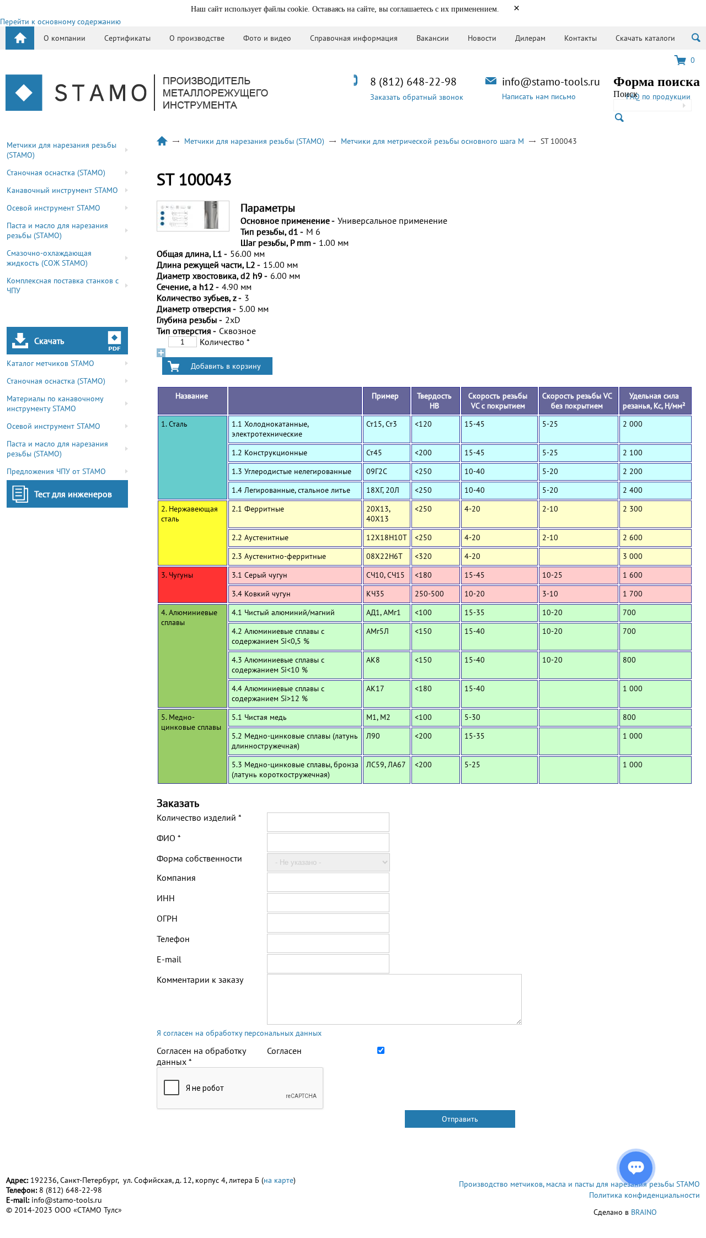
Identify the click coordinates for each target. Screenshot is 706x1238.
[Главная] (137, 93)
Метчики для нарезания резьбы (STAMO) (61, 150)
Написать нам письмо (539, 96)
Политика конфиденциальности (644, 1195)
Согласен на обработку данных (201, 1056)
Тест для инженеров (73, 493)
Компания (176, 877)
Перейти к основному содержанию (60, 21)
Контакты (580, 38)
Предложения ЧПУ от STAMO (56, 471)
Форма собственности (199, 858)
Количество (225, 341)
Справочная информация (354, 38)
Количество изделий (199, 817)
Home (20, 38)
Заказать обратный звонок (416, 97)
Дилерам (530, 38)
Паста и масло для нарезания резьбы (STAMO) (57, 230)
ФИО (169, 837)
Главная (162, 141)
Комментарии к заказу (200, 979)
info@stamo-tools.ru (551, 81)
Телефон (173, 938)
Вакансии (432, 38)
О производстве (196, 38)
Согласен (284, 1050)
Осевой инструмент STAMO (53, 208)
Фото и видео (267, 38)
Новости (482, 38)
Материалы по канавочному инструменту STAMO (55, 403)
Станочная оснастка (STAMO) (56, 172)
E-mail (169, 959)
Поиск (625, 94)
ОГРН (167, 918)
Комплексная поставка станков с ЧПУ (63, 285)
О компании (64, 38)
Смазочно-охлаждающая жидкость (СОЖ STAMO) (49, 258)
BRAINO (644, 1212)
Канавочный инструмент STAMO (62, 190)
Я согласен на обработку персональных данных (239, 1033)
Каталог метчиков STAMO (50, 363)
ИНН (166, 897)
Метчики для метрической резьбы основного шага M (432, 141)
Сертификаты (127, 38)
